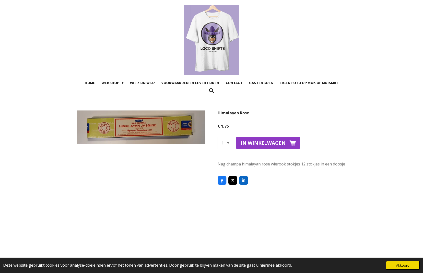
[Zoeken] (211, 90)
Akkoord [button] (403, 265)
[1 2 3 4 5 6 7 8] (225, 143)
